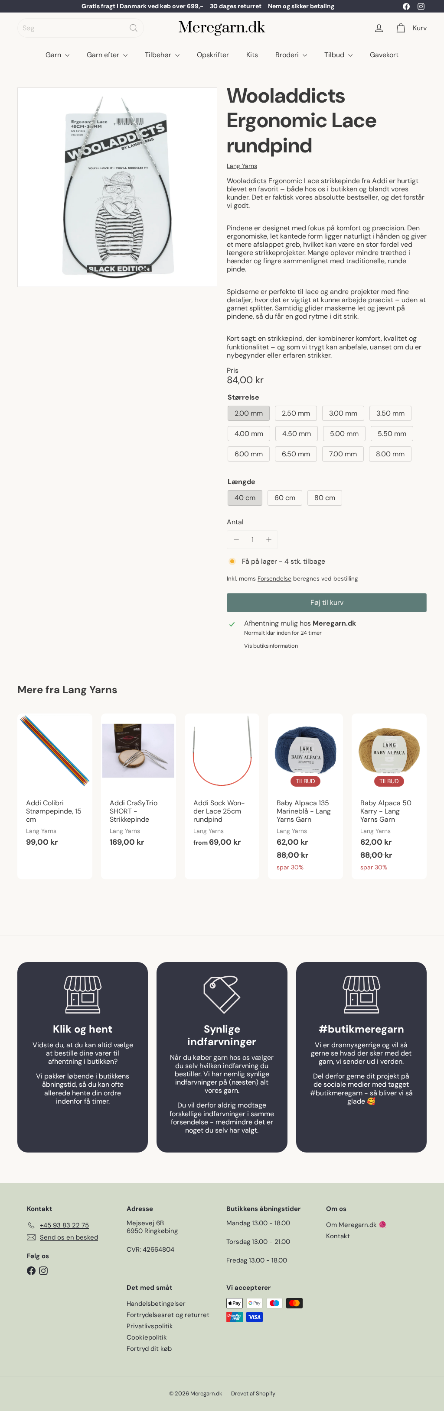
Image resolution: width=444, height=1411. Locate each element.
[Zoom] (117, 187)
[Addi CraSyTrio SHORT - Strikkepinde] (138, 785)
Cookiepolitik (147, 1337)
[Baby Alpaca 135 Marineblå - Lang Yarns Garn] (305, 797)
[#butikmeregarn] (361, 994)
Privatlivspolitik (150, 1326)
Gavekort (384, 54)
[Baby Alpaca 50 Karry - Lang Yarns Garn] (389, 797)
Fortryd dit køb (149, 1348)
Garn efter (104, 54)
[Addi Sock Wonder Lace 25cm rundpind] (222, 785)
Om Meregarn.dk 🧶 (356, 1224)
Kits (252, 54)
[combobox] (80, 28)
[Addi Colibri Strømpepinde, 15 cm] (54, 785)
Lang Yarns (90, 689)
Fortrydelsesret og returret (168, 1315)
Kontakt (338, 1236)
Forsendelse (274, 578)
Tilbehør (159, 54)
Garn (54, 54)
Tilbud (335, 54)
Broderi (287, 54)
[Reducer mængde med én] (236, 539)
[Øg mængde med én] (268, 539)
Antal (235, 522)
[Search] (133, 28)
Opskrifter (213, 54)
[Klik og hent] (82, 994)
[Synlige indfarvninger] (222, 994)
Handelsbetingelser (156, 1303)
